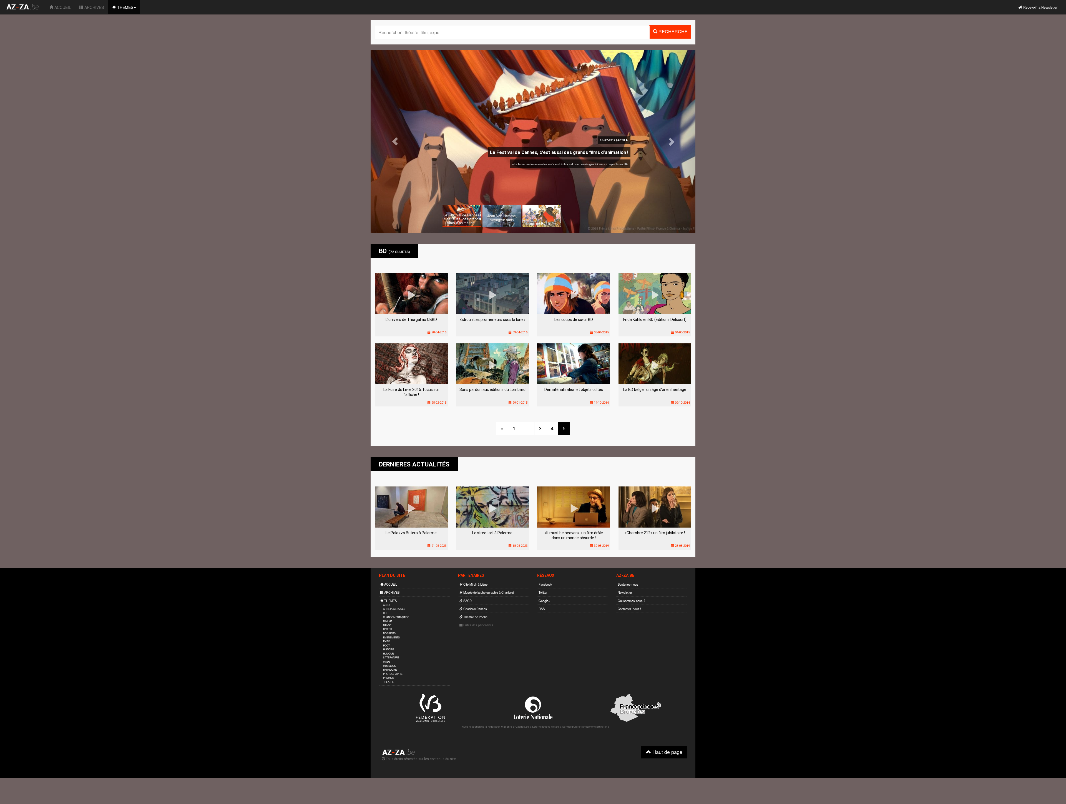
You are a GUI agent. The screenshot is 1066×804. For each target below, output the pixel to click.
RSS (542, 608)
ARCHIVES (93, 7)
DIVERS (387, 629)
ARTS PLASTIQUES (394, 609)
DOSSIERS (389, 633)
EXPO (386, 641)
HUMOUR (388, 653)
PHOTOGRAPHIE (393, 674)
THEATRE (388, 682)
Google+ (544, 600)
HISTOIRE (388, 649)
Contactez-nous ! (629, 608)
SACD (467, 600)
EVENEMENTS (391, 637)
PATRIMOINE (390, 669)
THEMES (124, 7)
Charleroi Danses (474, 608)
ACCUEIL (62, 7)
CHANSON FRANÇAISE (396, 617)
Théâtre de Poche (474, 617)
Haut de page (666, 751)
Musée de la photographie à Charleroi (488, 592)
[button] (395, 141)
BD (384, 613)
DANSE (387, 625)
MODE (386, 661)
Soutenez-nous (628, 584)
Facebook (545, 584)
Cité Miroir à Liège (474, 584)
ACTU (386, 605)
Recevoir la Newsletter (1039, 7)
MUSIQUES (389, 666)
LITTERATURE (391, 657)
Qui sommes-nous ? (631, 600)
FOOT (386, 645)
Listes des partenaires (477, 625)
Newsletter (625, 592)
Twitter (543, 592)
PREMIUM (388, 678)
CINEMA (387, 621)
